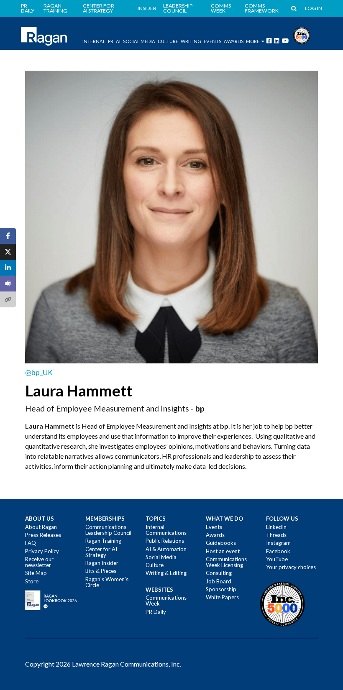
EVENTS (212, 41)
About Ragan (41, 527)
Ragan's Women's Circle (106, 582)
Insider (147, 8)
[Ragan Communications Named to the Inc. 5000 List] (301, 34)
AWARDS (233, 41)
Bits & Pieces (100, 570)
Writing (191, 41)
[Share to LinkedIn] (8, 268)
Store (31, 581)
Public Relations (165, 540)
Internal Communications (166, 530)
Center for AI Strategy (98, 8)
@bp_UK (39, 372)
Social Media (139, 41)
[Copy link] (8, 299)
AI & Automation (166, 549)
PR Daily (27, 8)
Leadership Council (177, 8)
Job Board (218, 581)
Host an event (223, 551)
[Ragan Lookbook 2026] (51, 599)
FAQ (30, 542)
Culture (168, 41)
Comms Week (221, 8)
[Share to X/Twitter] (8, 252)
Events (214, 527)
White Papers (222, 597)
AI (118, 41)
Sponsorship (221, 589)
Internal (93, 41)
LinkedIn (276, 527)
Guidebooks (221, 542)
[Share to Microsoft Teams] (8, 283)
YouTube (277, 559)
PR (110, 41)
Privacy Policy (42, 551)
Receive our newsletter (39, 562)
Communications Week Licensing (226, 562)
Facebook (278, 551)
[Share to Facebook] (8, 236)
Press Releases (43, 535)
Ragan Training (55, 8)
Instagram (278, 542)
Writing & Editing (166, 573)
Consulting (219, 573)
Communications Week (166, 600)
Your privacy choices (291, 567)
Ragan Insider (101, 563)
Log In (313, 8)
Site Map (36, 573)
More (252, 41)
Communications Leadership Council (108, 530)
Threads (276, 535)
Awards (215, 535)
